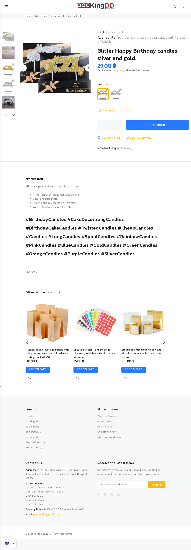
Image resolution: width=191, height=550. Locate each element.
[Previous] (27, 342)
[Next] (13, 114)
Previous (23, 68)
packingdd (32, 437)
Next (88, 68)
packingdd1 (32, 421)
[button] (9, 543)
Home (29, 16)
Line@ (29, 416)
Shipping (118, 70)
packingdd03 (33, 432)
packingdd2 (32, 427)
